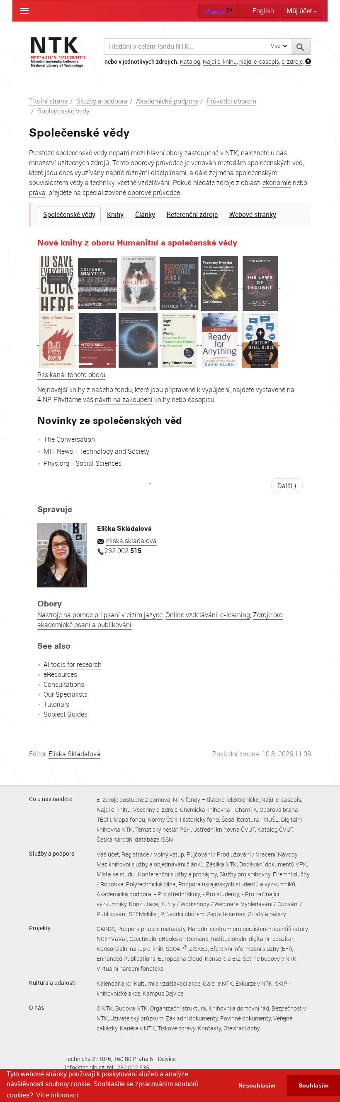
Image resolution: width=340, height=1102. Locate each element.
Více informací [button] (57, 1095)
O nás (36, 1007)
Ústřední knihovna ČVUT (224, 829)
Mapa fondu (129, 819)
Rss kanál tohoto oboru (71, 374)
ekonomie (276, 182)
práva (37, 192)
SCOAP (176, 949)
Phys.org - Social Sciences (82, 463)
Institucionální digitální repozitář (252, 939)
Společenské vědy (69, 214)
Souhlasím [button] (313, 1085)
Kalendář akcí (114, 983)
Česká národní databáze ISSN (135, 839)
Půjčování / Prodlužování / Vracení (231, 854)
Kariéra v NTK (137, 1028)
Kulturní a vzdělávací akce (167, 983)
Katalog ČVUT (275, 829)
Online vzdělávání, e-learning (207, 614)
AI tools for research (73, 664)
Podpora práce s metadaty (151, 929)
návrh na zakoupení (124, 399)
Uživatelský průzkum (136, 1018)
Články (145, 214)
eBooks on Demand (184, 939)
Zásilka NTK (221, 864)
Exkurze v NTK (254, 983)
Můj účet (300, 10)
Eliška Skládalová (74, 753)
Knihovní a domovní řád (239, 1008)
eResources (60, 674)
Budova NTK (131, 1008)
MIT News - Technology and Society (96, 451)
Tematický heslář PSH (163, 829)
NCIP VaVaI (112, 939)
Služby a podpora (102, 101)
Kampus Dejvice (163, 993)
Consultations (64, 684)
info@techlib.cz (84, 1067)
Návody (287, 854)
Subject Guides (65, 714)
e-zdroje (292, 61)
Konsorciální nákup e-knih (130, 949)
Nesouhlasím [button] (256, 1085)
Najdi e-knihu (220, 61)
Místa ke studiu (116, 874)
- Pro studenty (220, 894)
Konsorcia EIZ (222, 958)
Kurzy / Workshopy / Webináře (199, 904)
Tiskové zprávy (176, 1028)
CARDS (106, 929)
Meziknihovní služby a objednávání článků (150, 864)
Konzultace (143, 904)
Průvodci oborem (231, 101)
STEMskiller (143, 914)
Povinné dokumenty (245, 1018)
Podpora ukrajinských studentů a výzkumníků (236, 884)
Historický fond (199, 819)
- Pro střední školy (177, 894)
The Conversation (69, 439)
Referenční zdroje (192, 214)
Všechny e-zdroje (155, 809)
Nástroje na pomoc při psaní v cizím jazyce (100, 614)
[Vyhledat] (301, 46)
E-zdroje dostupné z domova (133, 800)
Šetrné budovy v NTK (269, 958)
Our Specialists (65, 694)
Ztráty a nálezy (267, 914)
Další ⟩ (286, 485)
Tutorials (56, 704)
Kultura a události (52, 983)
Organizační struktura (178, 1008)
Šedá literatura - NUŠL (250, 819)
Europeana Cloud (180, 958)
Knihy (115, 214)
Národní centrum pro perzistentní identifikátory (248, 929)
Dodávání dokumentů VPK (273, 864)
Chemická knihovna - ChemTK (218, 809)
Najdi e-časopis (259, 61)
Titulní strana (48, 101)
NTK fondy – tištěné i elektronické (216, 800)
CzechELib (142, 939)
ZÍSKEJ (198, 949)
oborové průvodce (154, 192)
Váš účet (108, 854)
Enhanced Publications (126, 958)
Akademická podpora (167, 101)
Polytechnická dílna (151, 884)
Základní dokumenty (192, 1018)
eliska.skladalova (131, 540)
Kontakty (209, 1028)
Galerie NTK (218, 983)
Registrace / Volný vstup (152, 854)
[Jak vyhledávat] (308, 62)
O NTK (105, 1008)
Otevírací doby (241, 1028)
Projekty (40, 928)
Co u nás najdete (50, 799)
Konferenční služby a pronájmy (177, 874)
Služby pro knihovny (244, 874)
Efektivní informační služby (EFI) (251, 949)
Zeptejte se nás (226, 914)
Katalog (190, 61)
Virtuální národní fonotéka (130, 968)
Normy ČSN (162, 819)
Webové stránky (252, 214)
